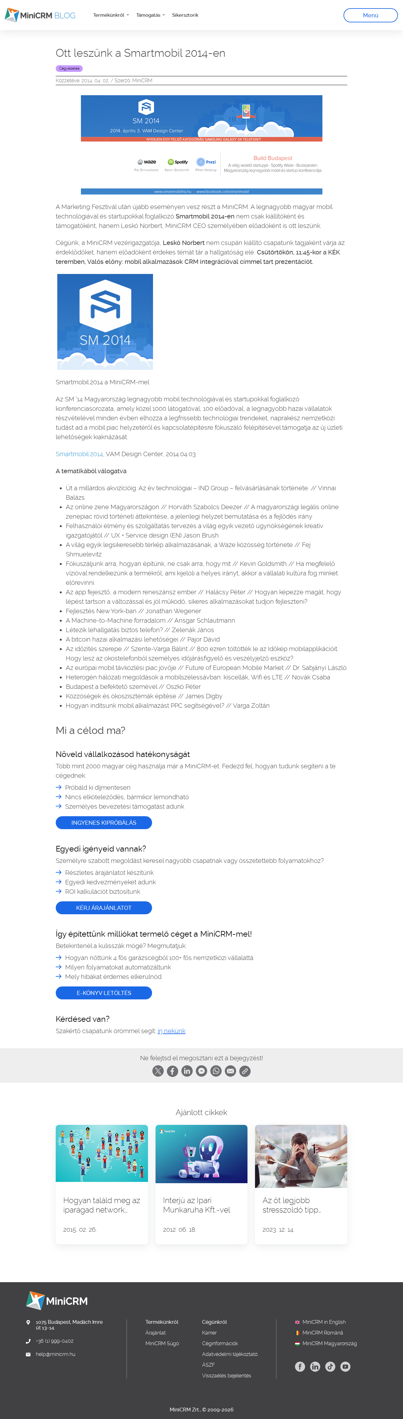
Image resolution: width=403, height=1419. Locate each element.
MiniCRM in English (324, 1322)
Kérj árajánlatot (104, 907)
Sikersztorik (185, 15)
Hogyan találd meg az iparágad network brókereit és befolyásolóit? (101, 1205)
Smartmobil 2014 (79, 454)
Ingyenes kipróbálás (103, 822)
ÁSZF (208, 1365)
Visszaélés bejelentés (226, 1376)
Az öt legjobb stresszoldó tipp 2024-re (290, 1205)
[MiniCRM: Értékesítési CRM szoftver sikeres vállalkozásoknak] (37, 15)
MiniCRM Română (323, 1333)
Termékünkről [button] (109, 15)
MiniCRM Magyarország (330, 1343)
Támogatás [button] (149, 15)
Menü (370, 15)
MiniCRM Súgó (162, 1343)
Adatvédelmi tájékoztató (230, 1354)
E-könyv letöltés (104, 993)
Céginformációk (220, 1343)
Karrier (209, 1333)
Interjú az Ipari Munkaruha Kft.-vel (196, 1205)
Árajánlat (155, 1333)
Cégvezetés (69, 68)
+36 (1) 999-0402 (54, 1341)
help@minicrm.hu (55, 1354)
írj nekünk (171, 1031)
